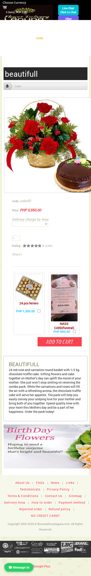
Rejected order (30, 509)
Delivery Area (14, 502)
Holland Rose (16, 45)
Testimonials (30, 489)
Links (70, 483)
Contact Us (53, 496)
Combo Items (41, 45)
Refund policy (59, 509)
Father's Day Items (72, 45)
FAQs (40, 483)
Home (10, 24)
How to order (42, 502)
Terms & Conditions (23, 496)
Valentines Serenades (25, 51)
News (55, 483)
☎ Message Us (18, 567)
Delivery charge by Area (30, 219)
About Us (22, 483)
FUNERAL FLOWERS (33, 24)
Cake (39, 38)
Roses (65, 31)
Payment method (72, 502)
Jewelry (55, 38)
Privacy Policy (58, 489)
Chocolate (46, 31)
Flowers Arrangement (68, 24)
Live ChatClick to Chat (68, 10)
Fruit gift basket (19, 31)
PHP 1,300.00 (25, 311)
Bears (80, 31)
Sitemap (75, 496)
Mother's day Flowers (65, 51)
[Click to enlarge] (28, 287)
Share (16, 254)
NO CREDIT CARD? (45, 516)
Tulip (72, 38)
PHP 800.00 (61, 331)
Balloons (22, 38)
